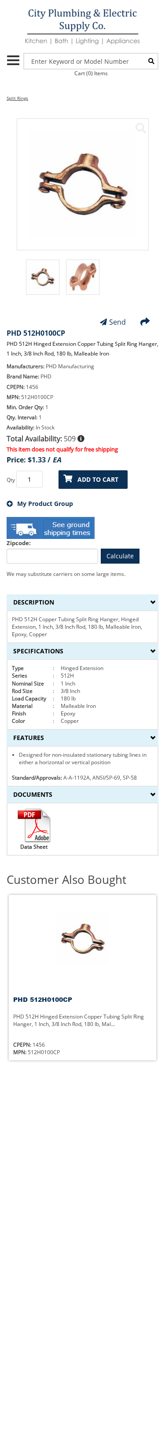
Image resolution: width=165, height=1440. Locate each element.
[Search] (151, 61)
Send (117, 322)
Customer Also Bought (66, 879)
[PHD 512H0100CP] (141, 128)
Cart (91, 73)
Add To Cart (97, 479)
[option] (42, 282)
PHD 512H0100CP (42, 999)
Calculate (120, 556)
